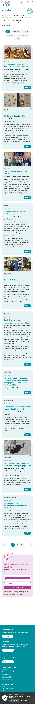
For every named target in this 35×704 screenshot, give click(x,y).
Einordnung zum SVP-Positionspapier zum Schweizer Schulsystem (16, 505)
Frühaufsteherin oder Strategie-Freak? (16, 172)
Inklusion (17, 39)
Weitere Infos (24, 701)
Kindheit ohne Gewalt (12, 320)
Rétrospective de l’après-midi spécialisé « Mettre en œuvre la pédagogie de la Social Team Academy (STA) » (16, 381)
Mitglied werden (7, 629)
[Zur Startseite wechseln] (7, 4)
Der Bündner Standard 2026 (15, 116)
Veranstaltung (16, 31)
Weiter (31, 545)
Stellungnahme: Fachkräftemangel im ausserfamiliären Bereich (17, 408)
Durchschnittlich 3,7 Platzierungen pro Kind (17, 212)
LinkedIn (5, 655)
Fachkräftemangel (23, 35)
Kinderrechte (10, 35)
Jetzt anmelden (16, 588)
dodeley (15, 594)
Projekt (26, 31)
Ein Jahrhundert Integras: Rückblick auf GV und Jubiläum (16, 65)
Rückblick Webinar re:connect (15, 280)
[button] (13, 545)
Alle (8, 31)
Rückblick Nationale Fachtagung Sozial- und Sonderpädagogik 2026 (17, 464)
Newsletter (5, 641)
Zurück (4, 545)
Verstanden (15, 701)
